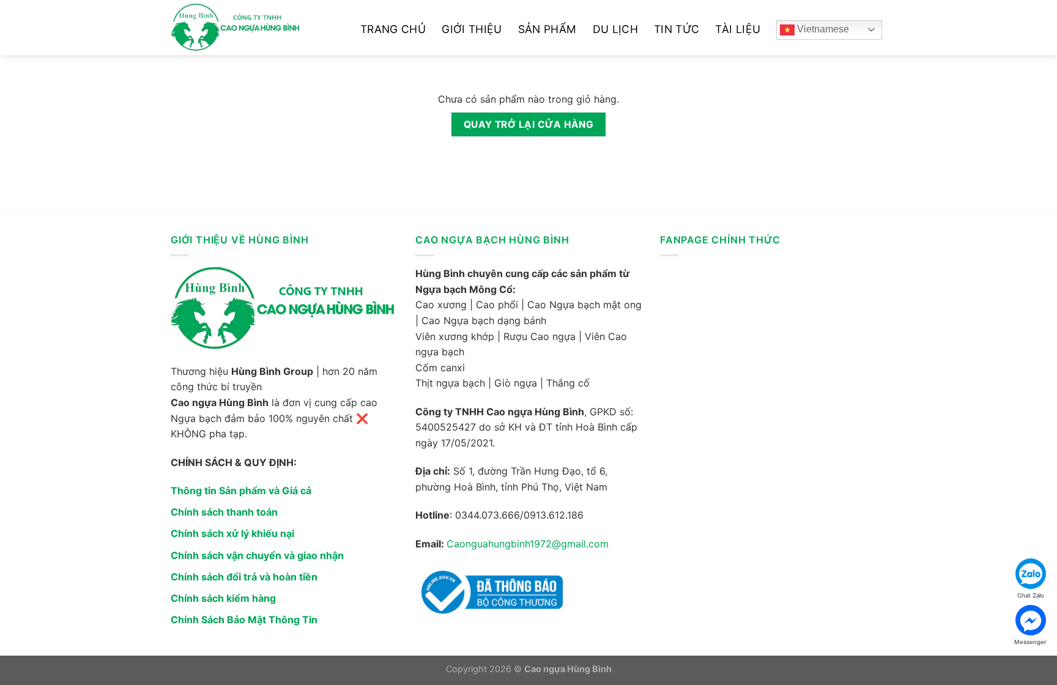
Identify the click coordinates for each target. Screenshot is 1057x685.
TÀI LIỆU (737, 29)
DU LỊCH (615, 29)
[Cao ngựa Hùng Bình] (256, 27)
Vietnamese (822, 29)
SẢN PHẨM (547, 29)
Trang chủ (393, 29)
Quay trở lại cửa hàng (529, 124)
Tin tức (676, 29)
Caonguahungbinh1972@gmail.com (528, 544)
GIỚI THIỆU (472, 29)
